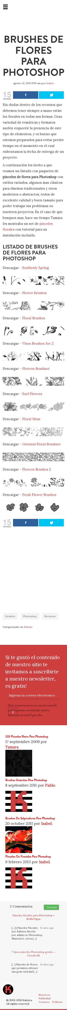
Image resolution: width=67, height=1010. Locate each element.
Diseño (28, 627)
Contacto (44, 1002)
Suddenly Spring (35, 268)
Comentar (51, 907)
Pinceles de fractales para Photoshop (28, 856)
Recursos (50, 616)
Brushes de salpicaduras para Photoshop (30, 818)
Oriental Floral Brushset (41, 444)
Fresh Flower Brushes (39, 495)
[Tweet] (51, 95)
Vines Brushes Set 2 (37, 343)
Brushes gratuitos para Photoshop (26, 780)
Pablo (50, 785)
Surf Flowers (32, 394)
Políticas (57, 1002)
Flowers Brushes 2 (36, 469)
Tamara (11, 747)
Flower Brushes (34, 293)
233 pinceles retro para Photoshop (26, 736)
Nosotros (44, 994)
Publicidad (45, 998)
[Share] (25, 95)
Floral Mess (31, 419)
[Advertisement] (33, 568)
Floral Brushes (33, 318)
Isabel (49, 83)
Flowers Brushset (36, 369)
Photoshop (30, 616)
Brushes (10, 616)
